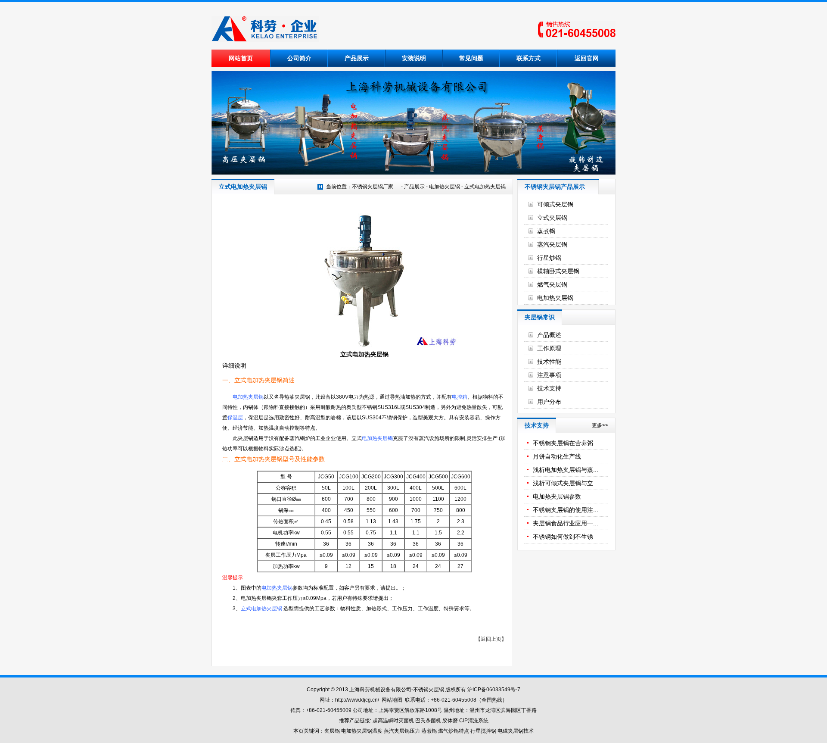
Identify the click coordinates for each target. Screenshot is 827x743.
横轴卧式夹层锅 (558, 271)
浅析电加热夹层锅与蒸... (565, 469)
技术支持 (549, 388)
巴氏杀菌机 (428, 721)
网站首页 (241, 58)
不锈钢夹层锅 (428, 690)
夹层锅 (332, 731)
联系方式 (528, 58)
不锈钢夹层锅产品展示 (555, 186)
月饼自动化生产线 (557, 456)
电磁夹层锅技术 (515, 731)
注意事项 (549, 375)
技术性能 (549, 361)
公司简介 (299, 58)
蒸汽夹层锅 (552, 244)
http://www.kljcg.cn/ (357, 700)
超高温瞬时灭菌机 (393, 721)
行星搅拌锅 (483, 731)
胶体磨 (450, 721)
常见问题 (471, 58)
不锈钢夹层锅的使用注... (565, 509)
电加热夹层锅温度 (361, 731)
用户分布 (549, 401)
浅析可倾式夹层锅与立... (565, 483)
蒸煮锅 (546, 231)
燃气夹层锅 (552, 284)
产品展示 (357, 58)
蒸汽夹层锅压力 (402, 731)
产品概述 (549, 334)
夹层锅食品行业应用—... (565, 523)
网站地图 (392, 700)
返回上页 (491, 639)
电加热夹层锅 (444, 187)
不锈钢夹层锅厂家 (372, 187)
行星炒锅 (549, 257)
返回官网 (587, 58)
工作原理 (549, 348)
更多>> (600, 425)
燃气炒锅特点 (453, 731)
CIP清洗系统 (473, 721)
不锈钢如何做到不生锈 (563, 536)
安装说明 (414, 58)
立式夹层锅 (552, 217)
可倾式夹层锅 (555, 204)
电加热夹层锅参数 (557, 496)
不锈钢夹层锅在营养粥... (565, 443)
